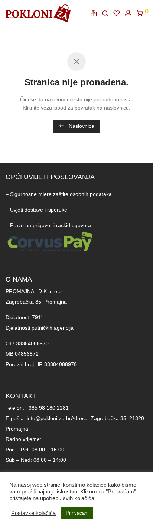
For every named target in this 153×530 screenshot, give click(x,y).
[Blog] (96, 13)
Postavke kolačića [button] (33, 513)
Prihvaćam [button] (77, 513)
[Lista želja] (119, 13)
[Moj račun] (130, 13)
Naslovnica (80, 126)
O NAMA (19, 279)
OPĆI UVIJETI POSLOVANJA (50, 177)
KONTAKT (21, 396)
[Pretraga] (107, 13)
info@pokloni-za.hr (49, 418)
